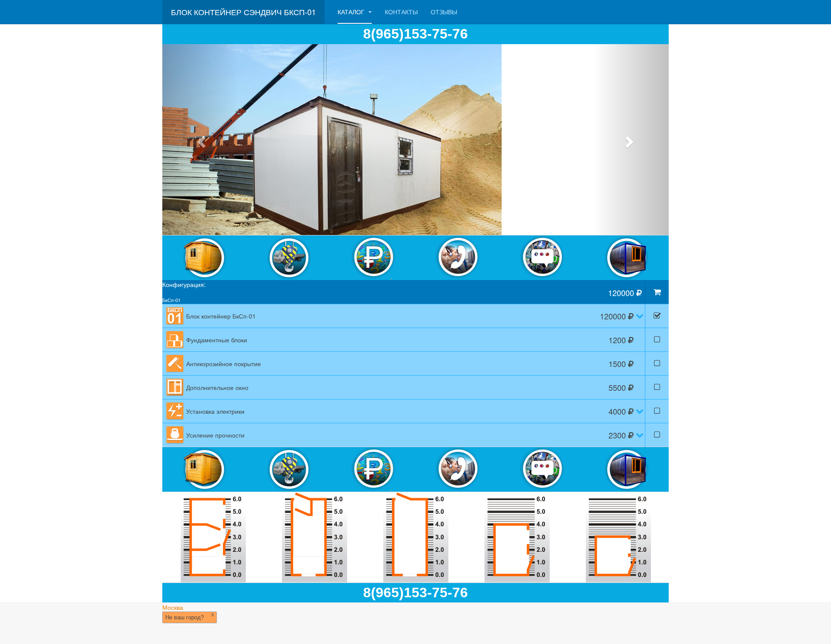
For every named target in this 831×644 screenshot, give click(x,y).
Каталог (352, 11)
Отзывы (444, 11)
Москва (172, 607)
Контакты (401, 11)
